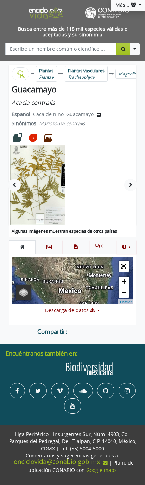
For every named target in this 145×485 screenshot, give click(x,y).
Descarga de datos (67, 310)
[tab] (22, 247)
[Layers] (23, 292)
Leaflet (126, 301)
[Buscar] (123, 49)
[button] (126, 247)
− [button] (124, 292)
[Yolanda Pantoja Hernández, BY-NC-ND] (38, 185)
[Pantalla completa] (124, 266)
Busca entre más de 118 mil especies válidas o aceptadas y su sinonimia (72, 32)
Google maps (101, 470)
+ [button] (124, 281)
